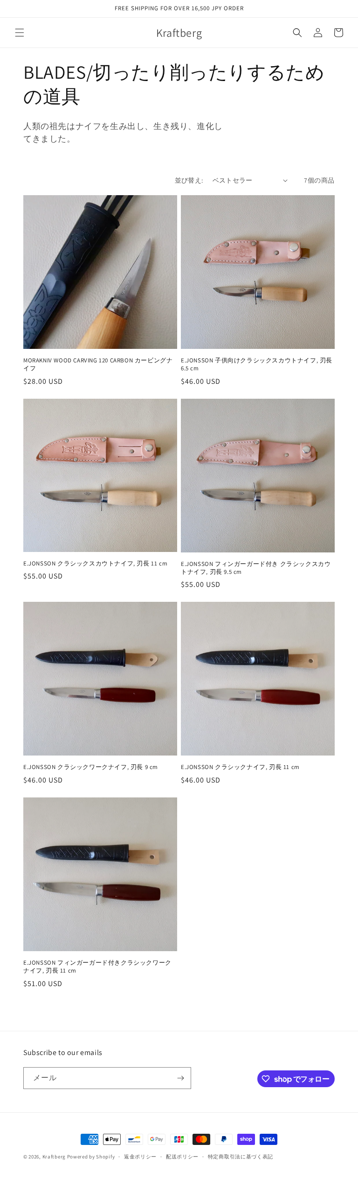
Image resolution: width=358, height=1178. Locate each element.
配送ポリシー (182, 1156)
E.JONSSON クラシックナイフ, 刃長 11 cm (240, 767)
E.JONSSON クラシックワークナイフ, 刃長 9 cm (90, 767)
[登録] (180, 1078)
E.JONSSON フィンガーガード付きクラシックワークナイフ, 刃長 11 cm (97, 966)
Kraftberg (54, 1156)
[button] (19, 32)
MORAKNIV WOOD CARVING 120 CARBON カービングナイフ (97, 364)
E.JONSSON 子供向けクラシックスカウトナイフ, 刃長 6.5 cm (256, 364)
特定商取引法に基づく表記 (240, 1156)
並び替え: (189, 180)
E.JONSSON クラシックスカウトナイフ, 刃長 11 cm (95, 563)
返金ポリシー (140, 1156)
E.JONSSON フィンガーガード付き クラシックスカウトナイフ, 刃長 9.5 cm (255, 568)
